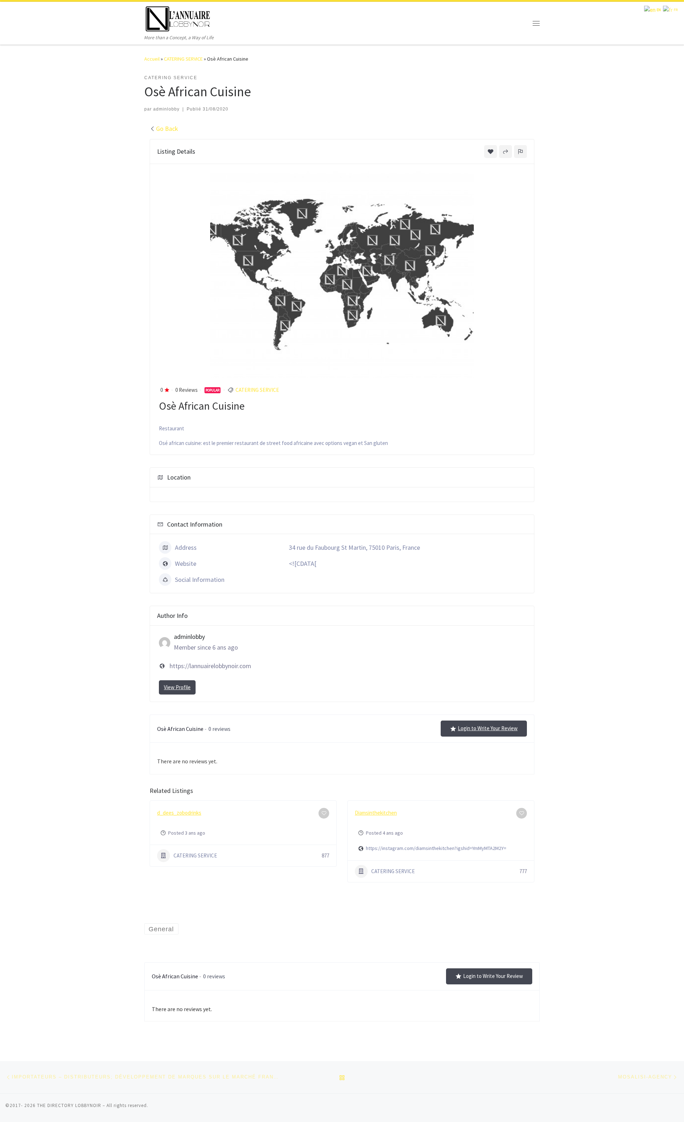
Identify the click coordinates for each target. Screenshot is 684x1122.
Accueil (152, 59)
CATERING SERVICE (183, 59)
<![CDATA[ (302, 563)
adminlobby (166, 109)
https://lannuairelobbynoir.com (210, 666)
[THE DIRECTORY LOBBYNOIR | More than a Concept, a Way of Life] (178, 18)
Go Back (167, 128)
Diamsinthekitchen (376, 812)
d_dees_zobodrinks (179, 812)
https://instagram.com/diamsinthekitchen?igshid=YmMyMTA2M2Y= (436, 848)
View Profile (177, 687)
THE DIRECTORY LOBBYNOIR (69, 1105)
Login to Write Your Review (488, 728)
